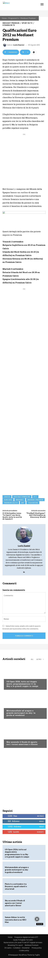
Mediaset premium (35, 500)
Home (4, 18)
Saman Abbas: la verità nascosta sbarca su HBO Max (15, 919)
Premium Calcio (11, 503)
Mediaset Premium (28, 18)
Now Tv (9, 676)
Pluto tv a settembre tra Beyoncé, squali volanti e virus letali (16, 886)
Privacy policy (37, 948)
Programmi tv (13, 18)
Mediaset (20, 500)
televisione (33, 503)
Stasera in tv (9, 25)
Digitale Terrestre (22, 497)
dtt (35, 497)
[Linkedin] (24, 571)
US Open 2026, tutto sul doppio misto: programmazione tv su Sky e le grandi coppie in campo (22, 683)
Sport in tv (27, 23)
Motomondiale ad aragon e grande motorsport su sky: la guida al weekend (20, 712)
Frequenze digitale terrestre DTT (26, 937)
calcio (7, 497)
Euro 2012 (8, 500)
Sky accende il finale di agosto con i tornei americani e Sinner (22, 743)
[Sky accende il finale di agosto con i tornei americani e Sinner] (24, 734)
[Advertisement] (24, 159)
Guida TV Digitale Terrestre (23, 940)
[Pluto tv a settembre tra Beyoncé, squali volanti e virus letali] (37, 886)
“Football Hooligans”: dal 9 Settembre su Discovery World (35, 515)
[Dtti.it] (17, 5)
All (32, 659)
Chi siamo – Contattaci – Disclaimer (17, 948)
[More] (33, 52)
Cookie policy (24, 950)
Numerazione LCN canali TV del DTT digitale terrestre (23, 942)
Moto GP (10, 706)
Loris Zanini (18, 45)
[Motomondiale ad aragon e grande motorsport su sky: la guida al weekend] (24, 705)
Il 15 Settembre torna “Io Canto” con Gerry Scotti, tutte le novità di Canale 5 (12, 516)
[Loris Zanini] (5, 45)
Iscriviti (40, 832)
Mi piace (40, 816)
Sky (22, 503)
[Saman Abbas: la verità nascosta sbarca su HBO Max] (37, 919)
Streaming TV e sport (15, 945)
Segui (41, 821)
